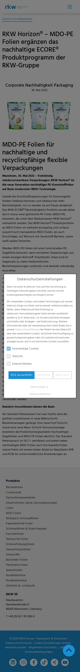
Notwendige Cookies (25, 349)
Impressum (34, 394)
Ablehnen (43, 375)
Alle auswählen (21, 375)
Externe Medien (22, 364)
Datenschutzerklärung (27, 330)
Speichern (62, 375)
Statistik (17, 356)
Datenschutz (45, 394)
